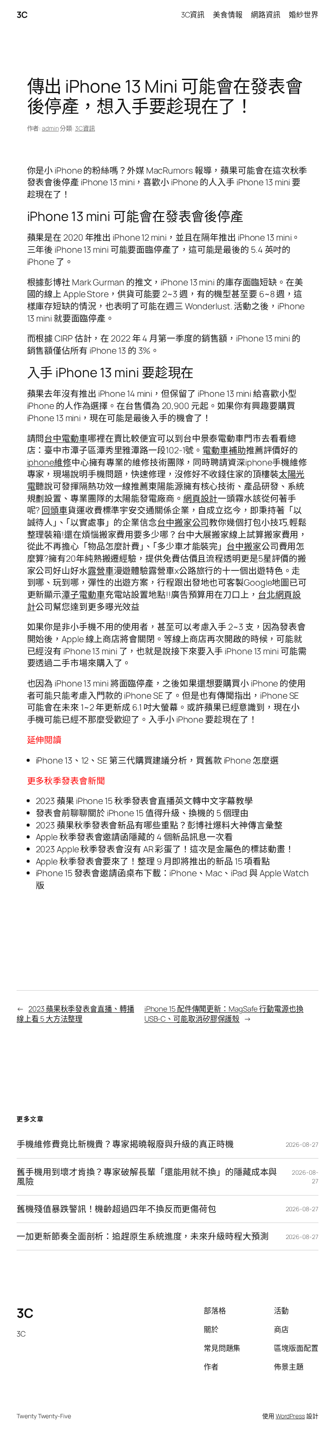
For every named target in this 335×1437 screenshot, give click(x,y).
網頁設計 (200, 498)
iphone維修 (49, 462)
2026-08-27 (302, 1144)
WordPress (290, 1416)
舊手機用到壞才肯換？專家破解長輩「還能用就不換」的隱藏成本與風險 (147, 1176)
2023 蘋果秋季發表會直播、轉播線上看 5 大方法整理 (75, 1014)
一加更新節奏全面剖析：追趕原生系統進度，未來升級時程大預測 (142, 1236)
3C (22, 14)
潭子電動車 (83, 594)
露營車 (101, 570)
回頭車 (54, 510)
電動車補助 (224, 450)
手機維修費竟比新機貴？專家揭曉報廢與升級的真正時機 (125, 1144)
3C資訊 (85, 128)
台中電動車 (66, 438)
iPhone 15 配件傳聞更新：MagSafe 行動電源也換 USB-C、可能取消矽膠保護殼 (224, 1014)
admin (50, 128)
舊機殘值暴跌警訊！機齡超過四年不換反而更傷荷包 (116, 1209)
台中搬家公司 (183, 522)
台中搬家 (243, 546)
